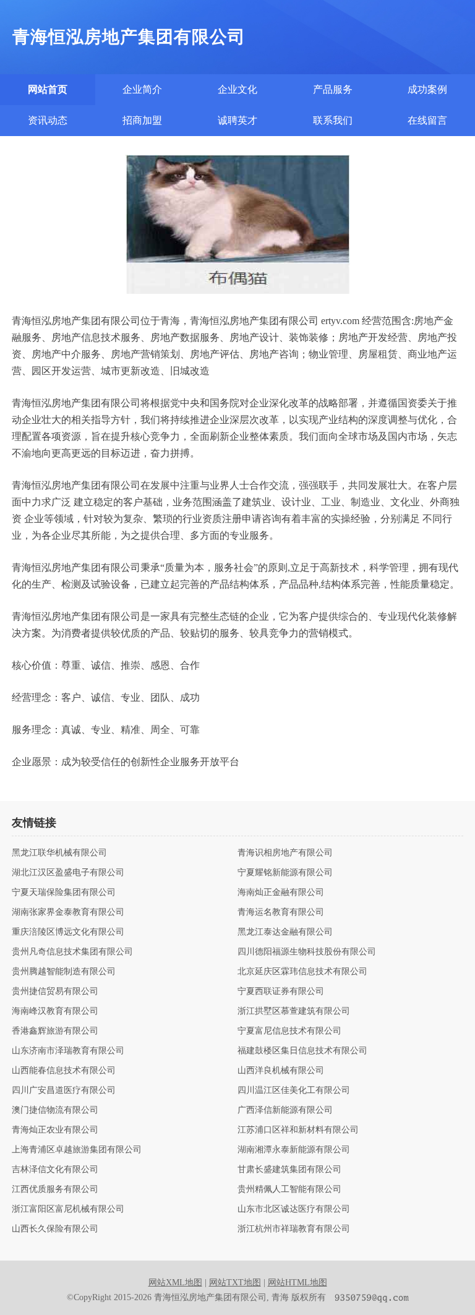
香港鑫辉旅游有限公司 (55, 1031)
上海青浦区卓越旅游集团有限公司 (77, 1150)
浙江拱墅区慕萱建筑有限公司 (294, 1011)
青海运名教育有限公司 (281, 912)
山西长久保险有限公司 (55, 1229)
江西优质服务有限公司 (55, 1189)
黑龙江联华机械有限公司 (59, 853)
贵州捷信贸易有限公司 (55, 991)
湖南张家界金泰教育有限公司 (68, 912)
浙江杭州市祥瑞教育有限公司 (294, 1229)
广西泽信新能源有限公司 (285, 1110)
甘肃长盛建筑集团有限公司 (289, 1169)
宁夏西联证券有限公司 (281, 991)
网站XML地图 (175, 1282)
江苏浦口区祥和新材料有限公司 (298, 1130)
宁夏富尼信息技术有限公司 (289, 1031)
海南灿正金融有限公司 (281, 892)
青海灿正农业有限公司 (55, 1130)
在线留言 (427, 120)
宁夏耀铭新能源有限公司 (285, 872)
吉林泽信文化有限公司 (55, 1169)
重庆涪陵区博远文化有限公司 (68, 932)
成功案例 (427, 89)
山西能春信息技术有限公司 (64, 1070)
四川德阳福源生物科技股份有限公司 (307, 952)
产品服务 (333, 89)
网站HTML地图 (297, 1282)
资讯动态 (47, 120)
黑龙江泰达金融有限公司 (285, 932)
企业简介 (142, 89)
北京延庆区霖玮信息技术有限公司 (302, 971)
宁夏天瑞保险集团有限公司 (64, 892)
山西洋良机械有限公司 (281, 1070)
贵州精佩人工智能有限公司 (289, 1189)
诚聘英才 (237, 120)
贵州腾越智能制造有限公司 (64, 971)
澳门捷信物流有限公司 (55, 1110)
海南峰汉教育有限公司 (55, 1011)
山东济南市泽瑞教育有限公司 (68, 1051)
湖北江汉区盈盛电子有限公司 (68, 872)
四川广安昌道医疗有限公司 (64, 1090)
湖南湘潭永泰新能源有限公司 (294, 1150)
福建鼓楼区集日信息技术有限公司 (302, 1051)
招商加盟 (142, 120)
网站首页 (47, 89)
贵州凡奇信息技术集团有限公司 (72, 952)
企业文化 (237, 89)
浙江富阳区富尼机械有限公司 (68, 1209)
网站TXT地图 (235, 1282)
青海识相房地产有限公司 (285, 853)
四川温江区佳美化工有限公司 (294, 1090)
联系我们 (333, 120)
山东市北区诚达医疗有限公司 (294, 1209)
